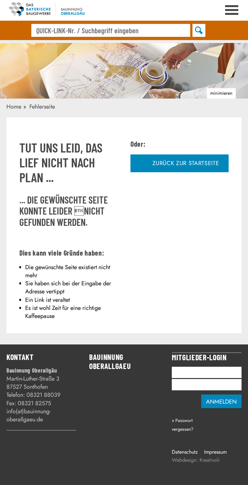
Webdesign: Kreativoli (196, 460)
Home (13, 106)
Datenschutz (185, 452)
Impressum (215, 452)
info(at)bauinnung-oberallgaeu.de (28, 415)
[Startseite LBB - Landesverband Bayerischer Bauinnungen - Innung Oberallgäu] (48, 10)
